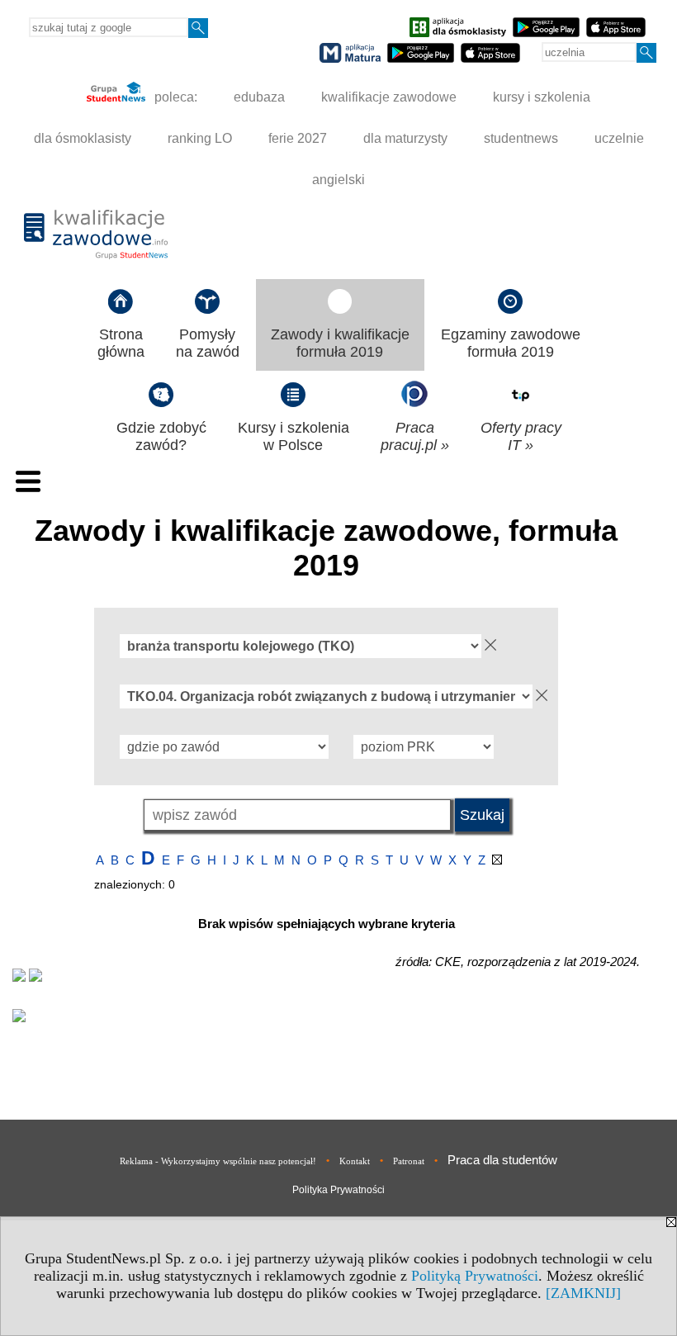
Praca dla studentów (502, 1160)
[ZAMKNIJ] (583, 1293)
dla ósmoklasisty (82, 138)
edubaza (259, 97)
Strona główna (120, 343)
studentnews (521, 138)
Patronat (408, 1161)
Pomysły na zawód (207, 343)
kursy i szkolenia (541, 97)
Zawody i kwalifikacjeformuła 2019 (340, 343)
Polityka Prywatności (338, 1190)
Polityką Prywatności (474, 1275)
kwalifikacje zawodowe (389, 97)
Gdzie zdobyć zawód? (161, 436)
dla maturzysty (405, 138)
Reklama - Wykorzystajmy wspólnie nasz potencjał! (218, 1161)
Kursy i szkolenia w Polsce (293, 436)
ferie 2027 (297, 138)
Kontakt (354, 1161)
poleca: (174, 97)
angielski (338, 180)
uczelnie (619, 138)
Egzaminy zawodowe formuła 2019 (510, 343)
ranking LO (200, 138)
